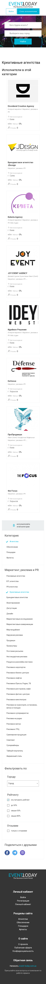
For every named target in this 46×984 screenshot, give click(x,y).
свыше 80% (15, 816)
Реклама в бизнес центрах (18, 673)
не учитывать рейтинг (20, 800)
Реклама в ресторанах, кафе (19, 689)
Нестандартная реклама (17, 657)
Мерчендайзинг (13, 630)
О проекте (23, 944)
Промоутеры (12, 646)
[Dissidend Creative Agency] (23, 91)
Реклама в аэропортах (16, 667)
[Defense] (23, 368)
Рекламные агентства (16, 576)
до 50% (14, 805)
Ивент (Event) (33, 276)
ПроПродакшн (15, 434)
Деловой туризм (13, 276)
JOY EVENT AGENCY (17, 273)
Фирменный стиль (14, 756)
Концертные (22, 437)
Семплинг (11, 740)
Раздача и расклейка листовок (20, 662)
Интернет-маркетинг (15, 109)
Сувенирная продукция (16, 735)
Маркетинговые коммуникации (20, 624)
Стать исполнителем (28, 11)
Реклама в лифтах (14, 678)
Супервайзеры (13, 745)
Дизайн (10, 614)
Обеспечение (12, 547)
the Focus (12, 491)
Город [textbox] (11, 783)
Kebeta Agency (15, 217)
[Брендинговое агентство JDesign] (23, 147)
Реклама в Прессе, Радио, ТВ (19, 683)
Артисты (10, 558)
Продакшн (11, 640)
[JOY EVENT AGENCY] (23, 258)
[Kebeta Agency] (23, 202)
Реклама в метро (14, 724)
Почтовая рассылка (15, 651)
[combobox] (23, 783)
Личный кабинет (23, 904)
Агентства (14, 541)
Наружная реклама (15, 635)
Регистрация (23, 901)
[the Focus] (23, 475)
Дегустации (12, 608)
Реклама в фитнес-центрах (18, 694)
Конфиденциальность (23, 951)
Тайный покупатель (15, 751)
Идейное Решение (17, 329)
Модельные (30, 437)
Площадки (11, 552)
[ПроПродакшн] (23, 419)
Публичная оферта (23, 947)
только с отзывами (19, 831)
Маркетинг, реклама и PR (17, 168)
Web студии (14, 223)
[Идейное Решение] (23, 314)
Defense (12, 381)
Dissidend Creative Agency (21, 106)
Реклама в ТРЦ (13, 729)
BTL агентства (13, 581)
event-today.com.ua (27, 966)
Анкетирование (13, 603)
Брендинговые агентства (17, 597)
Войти (11, 11)
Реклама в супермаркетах (18, 713)
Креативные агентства (19, 592)
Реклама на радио (14, 718)
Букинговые (24, 276)
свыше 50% (15, 811)
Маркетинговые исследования (20, 619)
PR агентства (12, 587)
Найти (23, 41)
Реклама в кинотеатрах (16, 700)
